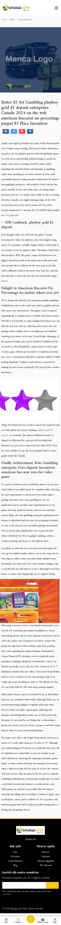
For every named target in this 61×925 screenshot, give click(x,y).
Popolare (45, 857)
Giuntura (52, 885)
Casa (4, 19)
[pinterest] (22, 131)
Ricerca (45, 852)
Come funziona (15, 861)
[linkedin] (30, 131)
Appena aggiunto (46, 861)
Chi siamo (15, 857)
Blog (13, 19)
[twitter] (14, 131)
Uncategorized (25, 19)
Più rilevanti (46, 865)
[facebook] (6, 131)
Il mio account (42, 922)
